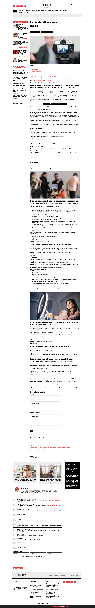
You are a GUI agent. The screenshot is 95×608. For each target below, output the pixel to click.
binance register (20, 538)
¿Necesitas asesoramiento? (55, 103)
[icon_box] (72, 6)
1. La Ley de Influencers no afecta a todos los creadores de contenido (45, 68)
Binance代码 (19, 542)
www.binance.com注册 (21, 499)
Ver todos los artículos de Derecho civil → (39, 449)
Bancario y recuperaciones (23, 47)
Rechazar (62, 606)
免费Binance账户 (20, 524)
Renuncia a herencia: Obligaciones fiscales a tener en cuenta (43, 445)
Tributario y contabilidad (23, 56)
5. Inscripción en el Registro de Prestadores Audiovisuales (43, 80)
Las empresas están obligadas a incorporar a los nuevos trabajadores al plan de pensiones (25, 480)
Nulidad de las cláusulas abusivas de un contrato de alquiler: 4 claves (20, 90)
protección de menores (67, 456)
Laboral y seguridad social (23, 38)
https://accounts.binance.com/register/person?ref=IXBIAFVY (28, 516)
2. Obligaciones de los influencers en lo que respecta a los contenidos (45, 74)
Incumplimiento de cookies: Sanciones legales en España (19, 84)
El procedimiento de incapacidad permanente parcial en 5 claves (22, 35)
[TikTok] (22, 6)
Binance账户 (19, 534)
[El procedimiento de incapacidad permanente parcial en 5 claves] (15, 35)
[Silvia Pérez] (18, 490)
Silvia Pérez (24, 488)
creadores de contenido (39, 456)
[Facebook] (14, 6)
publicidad (75, 456)
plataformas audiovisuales (56, 456)
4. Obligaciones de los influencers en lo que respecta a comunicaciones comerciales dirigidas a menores (52, 78)
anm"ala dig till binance (21, 547)
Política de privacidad (45, 427)
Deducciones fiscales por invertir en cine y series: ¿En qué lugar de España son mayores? (22, 52)
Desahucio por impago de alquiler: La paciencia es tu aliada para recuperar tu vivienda (23, 27)
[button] (78, 11)
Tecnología (15, 81)
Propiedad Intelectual (62, 381)
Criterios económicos (36, 69)
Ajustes (68, 606)
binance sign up (19, 509)
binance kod (19, 519)
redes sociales (34, 457)
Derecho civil (21, 31)
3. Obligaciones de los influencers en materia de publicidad (43, 76)
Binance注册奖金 (20, 529)
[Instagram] (17, 6)
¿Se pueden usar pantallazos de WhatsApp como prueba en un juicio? (20, 79)
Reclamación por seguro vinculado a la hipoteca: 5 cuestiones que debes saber (23, 44)
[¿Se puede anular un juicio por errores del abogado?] (15, 60)
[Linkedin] (19, 6)
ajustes (49, 606)
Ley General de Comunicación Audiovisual (42, 98)
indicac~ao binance (20, 504)
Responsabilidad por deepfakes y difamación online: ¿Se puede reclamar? (20, 97)
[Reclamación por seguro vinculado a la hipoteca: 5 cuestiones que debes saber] (15, 43)
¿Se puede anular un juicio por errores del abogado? (22, 60)
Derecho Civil (71, 381)
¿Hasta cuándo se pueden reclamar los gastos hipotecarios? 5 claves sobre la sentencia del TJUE (50, 481)
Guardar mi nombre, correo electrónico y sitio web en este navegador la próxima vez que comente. (29, 556)
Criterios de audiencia (37, 71)
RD (71, 98)
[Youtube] (25, 6)
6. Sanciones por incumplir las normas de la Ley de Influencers (44, 82)
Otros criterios (35, 73)
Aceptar (56, 606)
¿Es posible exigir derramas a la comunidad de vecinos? (20, 102)
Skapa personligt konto (21, 514)
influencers (47, 456)
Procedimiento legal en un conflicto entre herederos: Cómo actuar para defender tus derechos (50, 447)
